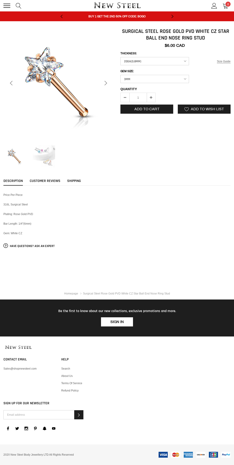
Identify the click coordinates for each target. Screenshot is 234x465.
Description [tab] (13, 181)
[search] (18, 5)
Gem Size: (127, 71)
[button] (78, 414)
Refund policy (70, 390)
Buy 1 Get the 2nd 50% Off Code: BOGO (117, 16)
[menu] (6, 5)
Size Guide (224, 61)
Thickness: (128, 53)
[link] (14, 156)
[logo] (117, 5)
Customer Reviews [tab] (45, 181)
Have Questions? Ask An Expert (32, 246)
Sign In (117, 322)
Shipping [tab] (74, 181)
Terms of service (71, 383)
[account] (214, 5)
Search (65, 368)
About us (67, 376)
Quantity (128, 89)
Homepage (71, 293)
